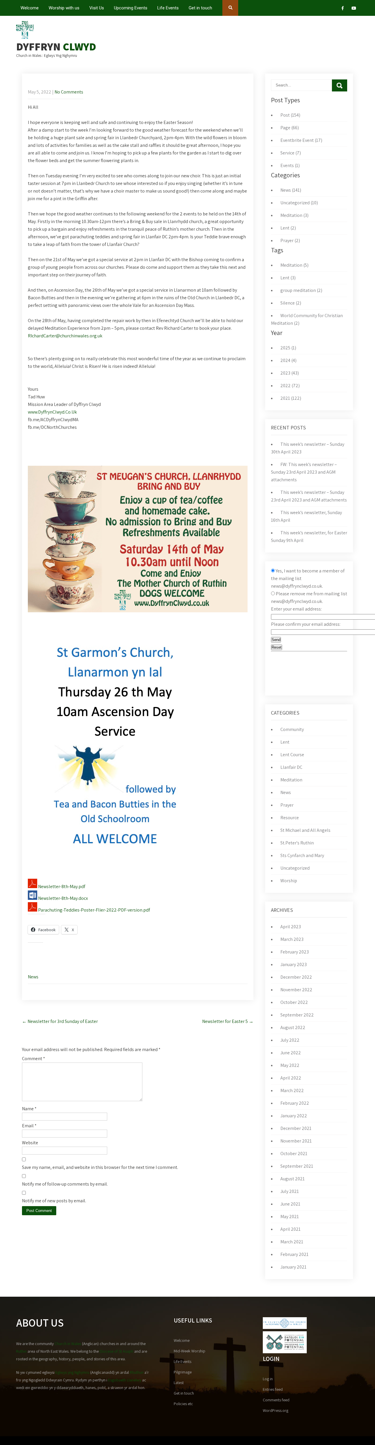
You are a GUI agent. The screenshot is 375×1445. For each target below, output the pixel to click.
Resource (289, 818)
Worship (288, 881)
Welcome (30, 8)
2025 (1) (288, 348)
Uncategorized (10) (299, 203)
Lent (284, 742)
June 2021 (290, 1204)
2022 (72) (290, 385)
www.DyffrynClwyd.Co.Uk (52, 412)
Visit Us (96, 8)
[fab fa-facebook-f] (343, 9)
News (33, 977)
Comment (33, 1058)
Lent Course (292, 755)
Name (29, 1109)
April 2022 (290, 1078)
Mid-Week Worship (189, 1351)
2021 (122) (290, 398)
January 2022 (293, 1116)
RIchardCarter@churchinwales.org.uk (65, 336)
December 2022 (296, 977)
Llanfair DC (291, 767)
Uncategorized (295, 868)
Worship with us (64, 8)
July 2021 (289, 1191)
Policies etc (183, 1403)
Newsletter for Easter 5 (227, 1021)
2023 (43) (289, 373)
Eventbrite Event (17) (301, 140)
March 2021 (291, 1242)
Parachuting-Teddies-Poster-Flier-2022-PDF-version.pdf (93, 910)
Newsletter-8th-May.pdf (61, 886)
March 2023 (292, 939)
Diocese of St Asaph (116, 1351)
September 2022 (297, 1015)
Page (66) (289, 128)
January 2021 (293, 1267)
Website (30, 1143)
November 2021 (296, 1141)
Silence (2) (290, 303)
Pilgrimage (183, 1372)
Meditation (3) (294, 215)
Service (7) (290, 153)
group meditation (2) (301, 290)
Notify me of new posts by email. (54, 1201)
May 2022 (289, 1065)
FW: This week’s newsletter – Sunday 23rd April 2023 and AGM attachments (304, 472)
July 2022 (289, 1040)
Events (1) (290, 165)
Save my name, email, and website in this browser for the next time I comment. (100, 1167)
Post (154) (290, 115)
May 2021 (289, 1216)
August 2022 (292, 1027)
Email (29, 1126)
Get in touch (200, 8)
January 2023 (293, 964)
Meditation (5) (294, 265)
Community (292, 729)
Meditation (291, 780)
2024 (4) (288, 360)
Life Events (168, 8)
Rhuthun (137, 1372)
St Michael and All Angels (305, 830)
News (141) (290, 190)
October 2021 (293, 1153)
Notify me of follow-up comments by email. (65, 1184)
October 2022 (294, 1002)
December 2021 (295, 1128)
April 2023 (290, 927)
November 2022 (296, 990)
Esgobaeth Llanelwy (124, 1380)
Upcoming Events (130, 8)
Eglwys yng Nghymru (72, 1372)
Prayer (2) (290, 240)
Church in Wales (67, 1343)
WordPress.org (275, 1410)
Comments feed (276, 1399)
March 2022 (292, 1090)
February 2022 (294, 1103)
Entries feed (273, 1389)
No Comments (68, 92)
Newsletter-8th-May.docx (62, 898)
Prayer (287, 805)
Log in (268, 1378)
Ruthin (21, 1351)
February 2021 (294, 1254)
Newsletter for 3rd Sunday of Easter (60, 1021)
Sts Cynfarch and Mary (302, 855)
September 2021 (296, 1166)
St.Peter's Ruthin (297, 843)
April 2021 (290, 1229)
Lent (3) (288, 278)
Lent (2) (288, 228)
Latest (179, 1382)
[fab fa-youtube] (354, 9)
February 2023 (294, 952)
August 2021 (292, 1179)
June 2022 (290, 1053)
